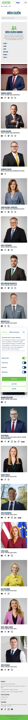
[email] (2, 97)
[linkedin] (15, 441)
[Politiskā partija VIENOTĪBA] (6, 2)
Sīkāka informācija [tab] (14, 332)
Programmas (4, 697)
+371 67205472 (4, 689)
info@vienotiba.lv (13, 689)
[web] (15, 97)
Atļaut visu (14, 379)
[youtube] (12, 709)
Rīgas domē (5, 52)
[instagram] (12, 97)
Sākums (2, 6)
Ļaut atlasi (14, 384)
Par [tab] (24, 332)
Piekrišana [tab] (4, 332)
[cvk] (23, 441)
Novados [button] (5, 54)
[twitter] (8, 97)
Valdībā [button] (4, 43)
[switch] (24, 363)
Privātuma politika (14, 718)
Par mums (3, 699)
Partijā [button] (4, 57)
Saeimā (4, 46)
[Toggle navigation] (25, 2)
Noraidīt (14, 388)
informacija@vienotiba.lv (16, 691)
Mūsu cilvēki (5, 6)
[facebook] (5, 97)
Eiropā (4, 49)
